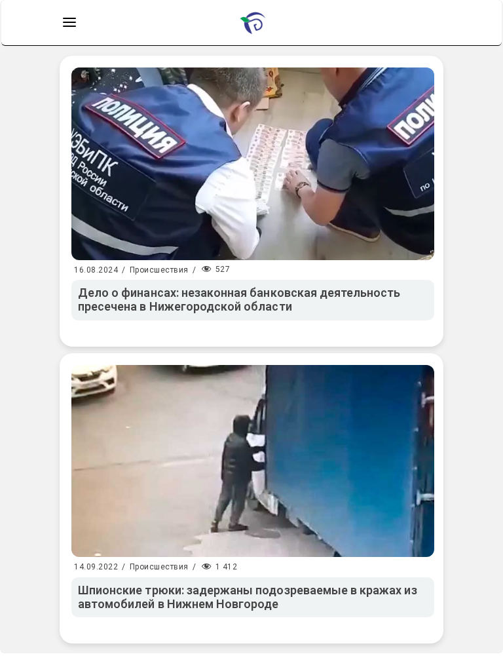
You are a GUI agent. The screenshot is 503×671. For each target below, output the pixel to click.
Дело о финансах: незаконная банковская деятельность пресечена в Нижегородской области (239, 299)
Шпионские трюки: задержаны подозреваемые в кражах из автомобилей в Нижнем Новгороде (247, 597)
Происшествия (159, 270)
